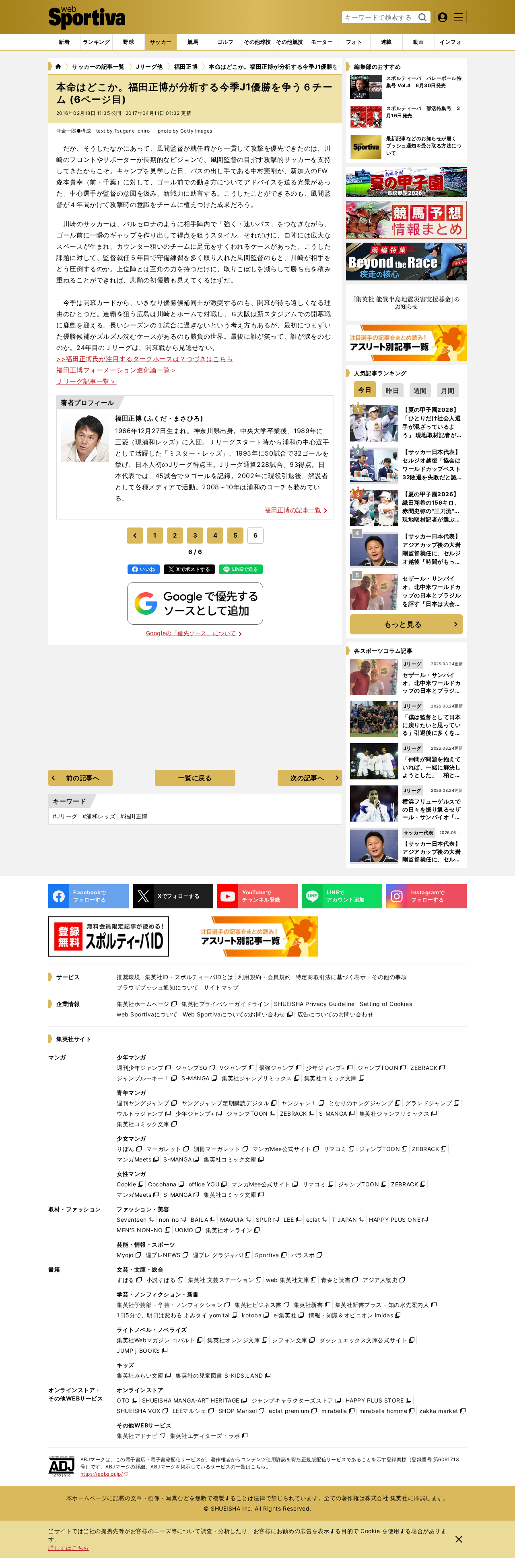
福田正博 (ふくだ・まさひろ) (159, 418)
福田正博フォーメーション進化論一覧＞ (116, 370)
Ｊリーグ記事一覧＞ (86, 381)
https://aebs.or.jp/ (104, 1474)
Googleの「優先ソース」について (191, 633)
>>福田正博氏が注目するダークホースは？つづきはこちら (144, 359)
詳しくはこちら (68, 1547)
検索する (421, 17)
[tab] (128, 42)
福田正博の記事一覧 (293, 510)
